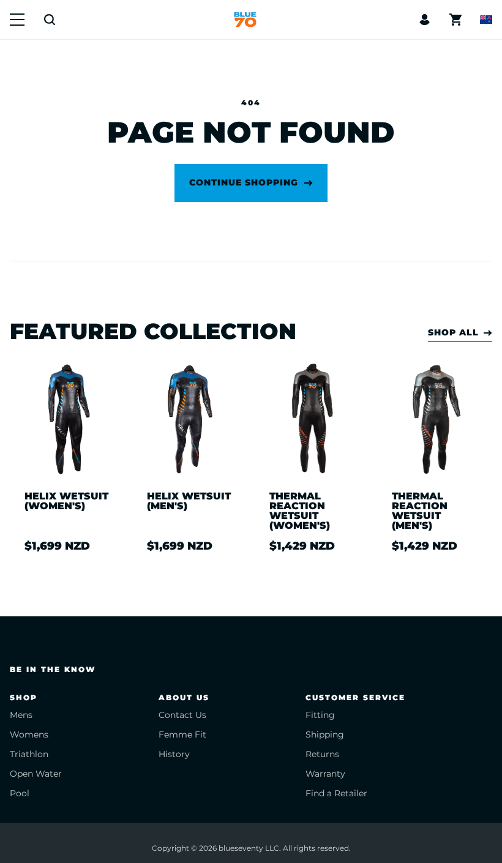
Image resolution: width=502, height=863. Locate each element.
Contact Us (182, 714)
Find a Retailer (336, 793)
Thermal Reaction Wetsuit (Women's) (299, 511)
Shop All (453, 332)
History (174, 754)
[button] (17, 19)
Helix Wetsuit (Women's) (66, 501)
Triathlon (29, 754)
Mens (21, 714)
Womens (29, 734)
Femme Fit (182, 734)
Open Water (36, 773)
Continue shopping (243, 182)
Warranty (325, 773)
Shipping (324, 734)
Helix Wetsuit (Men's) (189, 501)
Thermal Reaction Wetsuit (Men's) (420, 511)
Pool (19, 793)
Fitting (320, 714)
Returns (322, 754)
